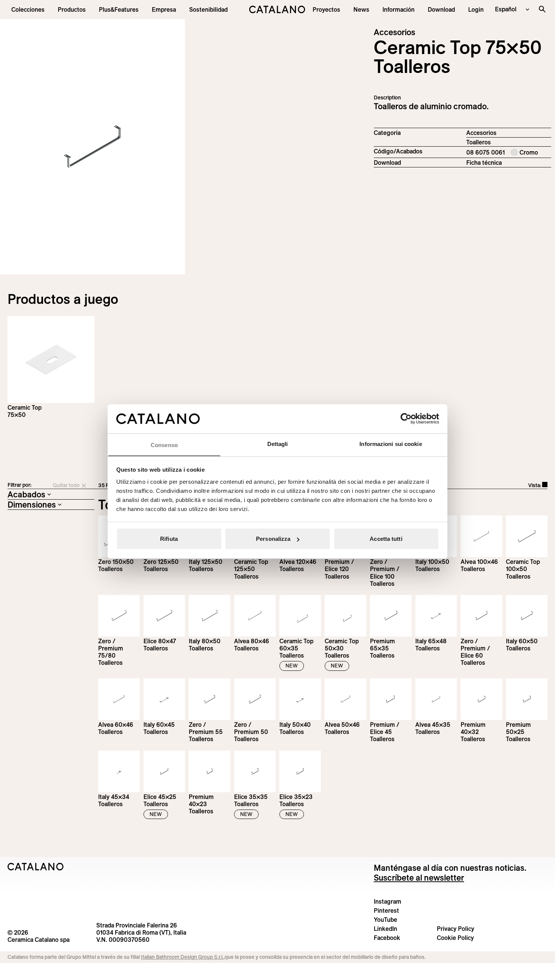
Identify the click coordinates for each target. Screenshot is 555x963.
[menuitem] (118, 9)
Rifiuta (169, 539)
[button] (27, 9)
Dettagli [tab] (277, 443)
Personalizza (273, 539)
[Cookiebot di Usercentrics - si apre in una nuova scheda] (406, 418)
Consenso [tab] (164, 444)
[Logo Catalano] (36, 866)
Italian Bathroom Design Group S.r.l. (182, 957)
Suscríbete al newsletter (419, 877)
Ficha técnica (484, 162)
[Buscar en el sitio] (542, 9)
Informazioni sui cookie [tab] (390, 443)
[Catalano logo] (277, 9)
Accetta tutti (386, 539)
